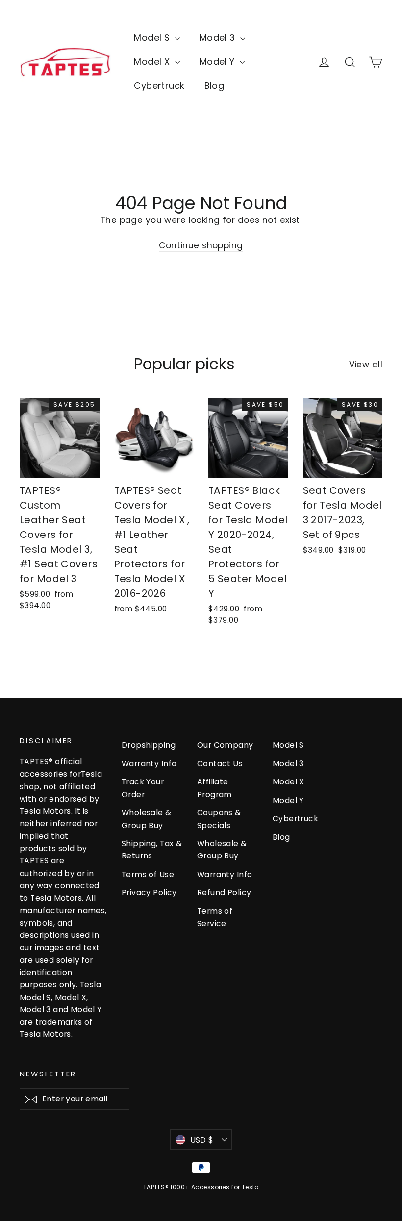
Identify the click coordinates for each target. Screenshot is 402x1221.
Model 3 (219, 37)
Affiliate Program (214, 788)
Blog (214, 85)
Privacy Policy (149, 892)
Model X (153, 61)
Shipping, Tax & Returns (152, 849)
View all (365, 364)
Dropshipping (149, 745)
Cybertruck (159, 85)
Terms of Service (214, 917)
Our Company (225, 745)
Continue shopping (201, 245)
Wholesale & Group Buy (147, 818)
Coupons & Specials (219, 818)
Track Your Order (143, 788)
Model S (153, 37)
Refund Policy (224, 892)
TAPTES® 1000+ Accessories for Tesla (201, 1187)
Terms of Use (148, 874)
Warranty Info (149, 763)
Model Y (218, 61)
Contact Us (220, 763)
